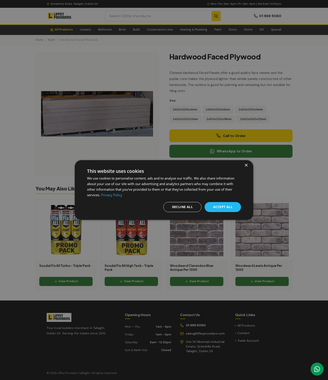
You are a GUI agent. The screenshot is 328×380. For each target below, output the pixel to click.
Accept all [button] (223, 207)
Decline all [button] (182, 207)
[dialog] (164, 190)
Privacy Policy (111, 195)
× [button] (246, 165)
